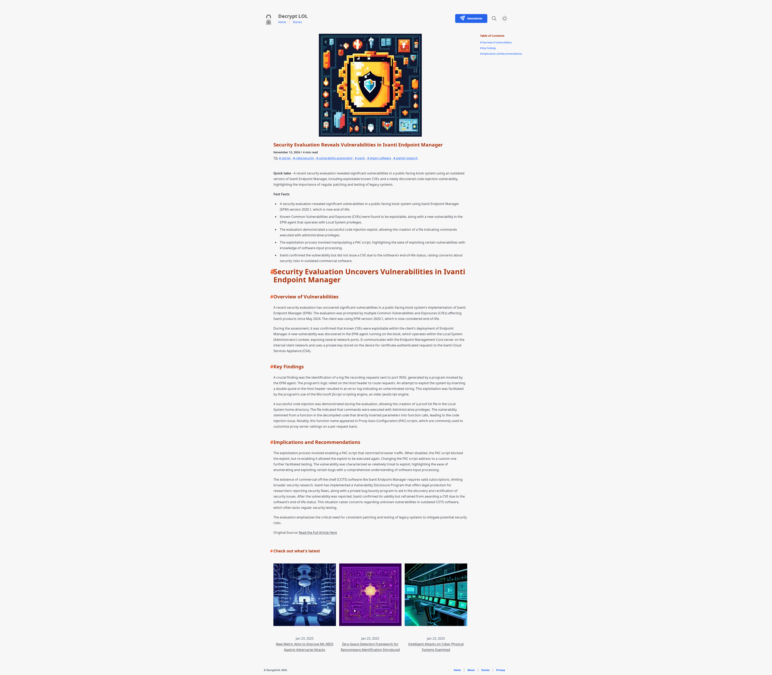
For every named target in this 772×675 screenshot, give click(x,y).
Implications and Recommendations (501, 53)
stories (286, 158)
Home (282, 22)
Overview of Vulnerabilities (496, 42)
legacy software (380, 158)
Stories (297, 22)
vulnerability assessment (335, 158)
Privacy (500, 670)
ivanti (361, 158)
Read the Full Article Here (318, 532)
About (471, 670)
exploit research (406, 158)
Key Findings (488, 48)
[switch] (504, 18)
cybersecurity (304, 158)
